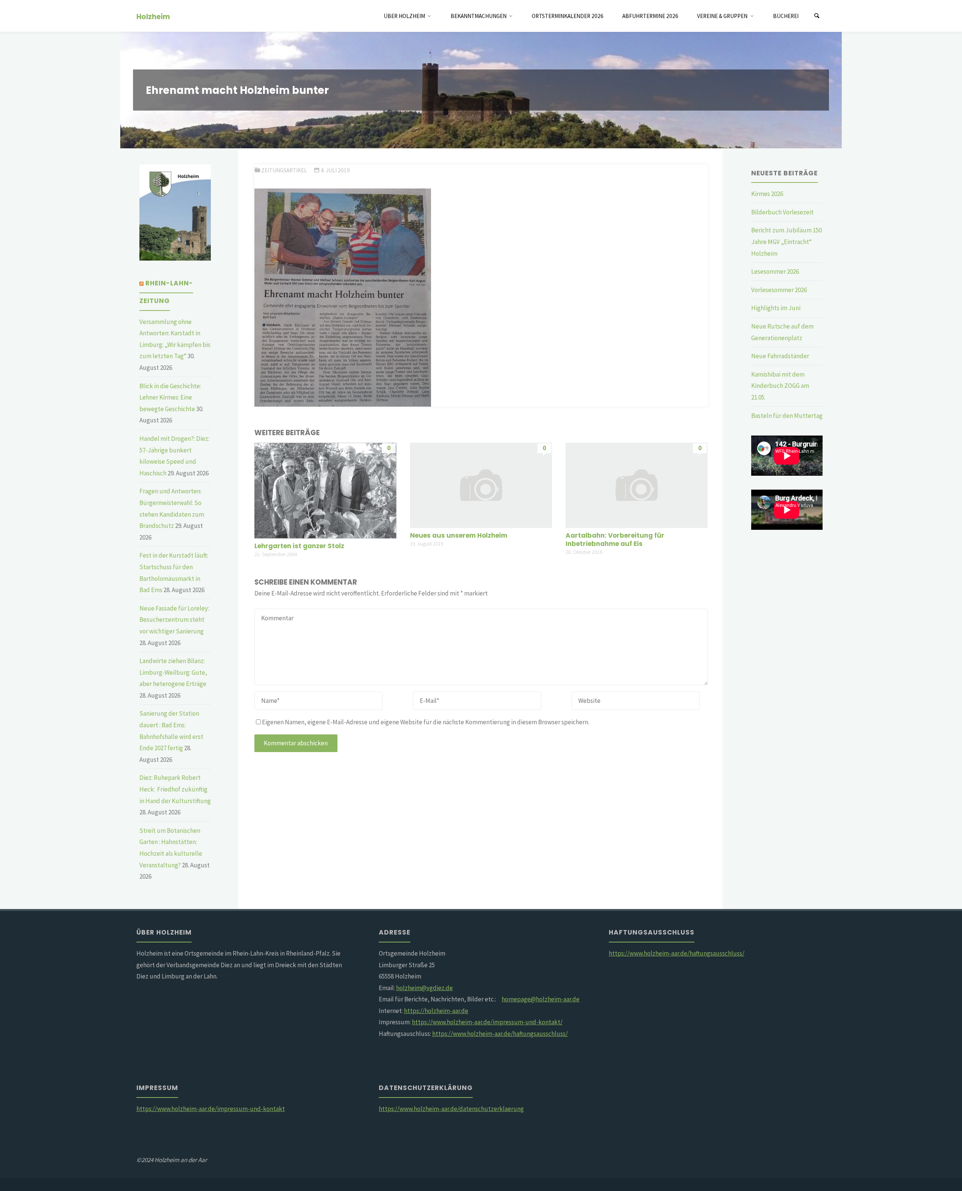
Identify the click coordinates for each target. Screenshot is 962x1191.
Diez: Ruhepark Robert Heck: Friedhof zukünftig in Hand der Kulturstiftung (175, 789)
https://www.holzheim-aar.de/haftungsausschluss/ (500, 1034)
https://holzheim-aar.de (436, 1011)
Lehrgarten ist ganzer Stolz (299, 545)
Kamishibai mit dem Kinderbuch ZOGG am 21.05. (780, 385)
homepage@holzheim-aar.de (540, 999)
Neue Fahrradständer (780, 356)
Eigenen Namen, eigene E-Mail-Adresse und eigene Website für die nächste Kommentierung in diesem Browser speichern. (425, 722)
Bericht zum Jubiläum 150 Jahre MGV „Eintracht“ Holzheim (786, 241)
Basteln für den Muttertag (787, 416)
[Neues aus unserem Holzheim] (481, 485)
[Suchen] (817, 16)
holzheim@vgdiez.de (424, 988)
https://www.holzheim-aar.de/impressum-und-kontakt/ (487, 1022)
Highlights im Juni (775, 308)
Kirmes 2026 (767, 194)
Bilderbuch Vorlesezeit (782, 212)
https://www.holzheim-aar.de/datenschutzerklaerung (451, 1109)
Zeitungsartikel (284, 170)
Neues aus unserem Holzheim (458, 535)
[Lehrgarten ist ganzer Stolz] (325, 490)
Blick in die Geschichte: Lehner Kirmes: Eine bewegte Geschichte (170, 397)
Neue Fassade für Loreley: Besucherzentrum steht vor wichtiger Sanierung (174, 619)
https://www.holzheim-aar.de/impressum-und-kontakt (210, 1109)
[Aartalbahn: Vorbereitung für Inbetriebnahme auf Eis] (637, 485)
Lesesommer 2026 (775, 271)
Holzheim (153, 16)
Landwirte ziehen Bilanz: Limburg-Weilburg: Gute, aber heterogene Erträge (173, 672)
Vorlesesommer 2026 (779, 290)
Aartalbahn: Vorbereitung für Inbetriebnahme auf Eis (615, 539)
